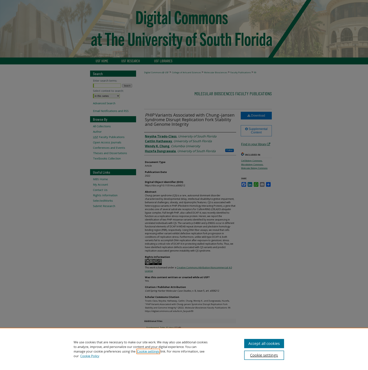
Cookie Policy (89, 356)
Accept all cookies (264, 343)
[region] (184, 349)
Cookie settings (148, 351)
